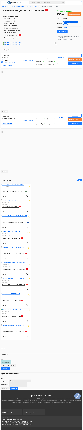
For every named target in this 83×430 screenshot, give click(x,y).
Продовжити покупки (8, 365)
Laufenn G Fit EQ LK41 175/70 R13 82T (13, 191)
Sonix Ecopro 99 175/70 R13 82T (11, 316)
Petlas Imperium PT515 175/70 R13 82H (14, 269)
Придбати (62, 31)
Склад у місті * (5, 381)
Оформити (5, 368)
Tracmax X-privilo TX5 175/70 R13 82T (13, 332)
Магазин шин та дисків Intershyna (11, 6)
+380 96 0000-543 (7, 65)
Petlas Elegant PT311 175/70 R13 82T (13, 253)
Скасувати (5, 388)
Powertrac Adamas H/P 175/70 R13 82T (13, 285)
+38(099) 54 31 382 (28, 424)
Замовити (14, 388)
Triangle (65, 27)
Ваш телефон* (5, 384)
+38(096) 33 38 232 (24, 423)
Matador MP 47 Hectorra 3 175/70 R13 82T (14, 222)
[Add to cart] (28, 196)
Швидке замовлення (74, 14)
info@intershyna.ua (29, 412)
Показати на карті (9, 62)
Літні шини (66, 21)
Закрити (4, 111)
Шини (65, 24)
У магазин (75, 56)
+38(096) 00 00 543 (7, 412)
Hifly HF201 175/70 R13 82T (10, 207)
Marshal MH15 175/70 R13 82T (11, 300)
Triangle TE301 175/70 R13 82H (50, 6)
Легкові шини (74, 21)
